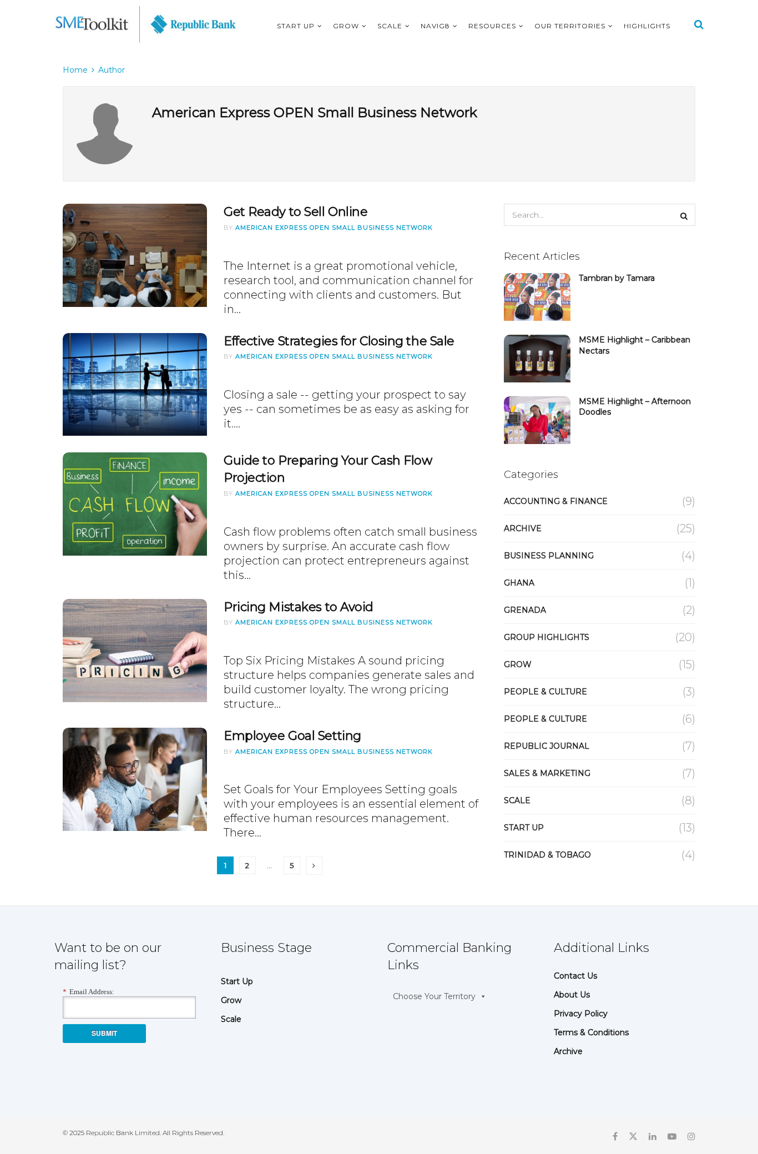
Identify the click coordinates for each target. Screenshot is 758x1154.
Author (111, 70)
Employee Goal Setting (292, 735)
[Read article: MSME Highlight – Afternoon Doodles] (537, 420)
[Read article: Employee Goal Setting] (135, 779)
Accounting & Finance (556, 501)
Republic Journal (546, 746)
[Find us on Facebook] (615, 1135)
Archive (523, 528)
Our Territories (569, 26)
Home (75, 70)
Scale (389, 26)
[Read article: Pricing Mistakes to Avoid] (135, 650)
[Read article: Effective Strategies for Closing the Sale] (135, 384)
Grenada (525, 610)
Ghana (519, 583)
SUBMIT (104, 1033)
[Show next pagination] (314, 865)
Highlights (647, 26)
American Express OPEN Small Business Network (334, 227)
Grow (346, 26)
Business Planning (549, 556)
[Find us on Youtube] (672, 1135)
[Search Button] (699, 24)
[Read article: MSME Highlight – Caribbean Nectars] (537, 358)
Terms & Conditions (591, 1032)
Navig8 (435, 26)
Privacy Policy (581, 1014)
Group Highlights (546, 637)
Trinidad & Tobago (547, 855)
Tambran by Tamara (617, 278)
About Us (572, 995)
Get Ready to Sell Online (295, 211)
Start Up (296, 26)
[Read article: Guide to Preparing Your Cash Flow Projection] (135, 504)
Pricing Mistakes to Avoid (298, 606)
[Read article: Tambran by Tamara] (537, 297)
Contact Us (575, 976)
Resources (492, 26)
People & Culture (545, 692)
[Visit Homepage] (145, 24)
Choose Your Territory (434, 996)
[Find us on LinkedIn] (652, 1135)
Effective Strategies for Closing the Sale (339, 341)
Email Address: (88, 991)
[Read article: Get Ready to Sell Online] (135, 255)
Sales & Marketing (547, 773)
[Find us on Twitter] (633, 1135)
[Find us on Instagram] (691, 1135)
